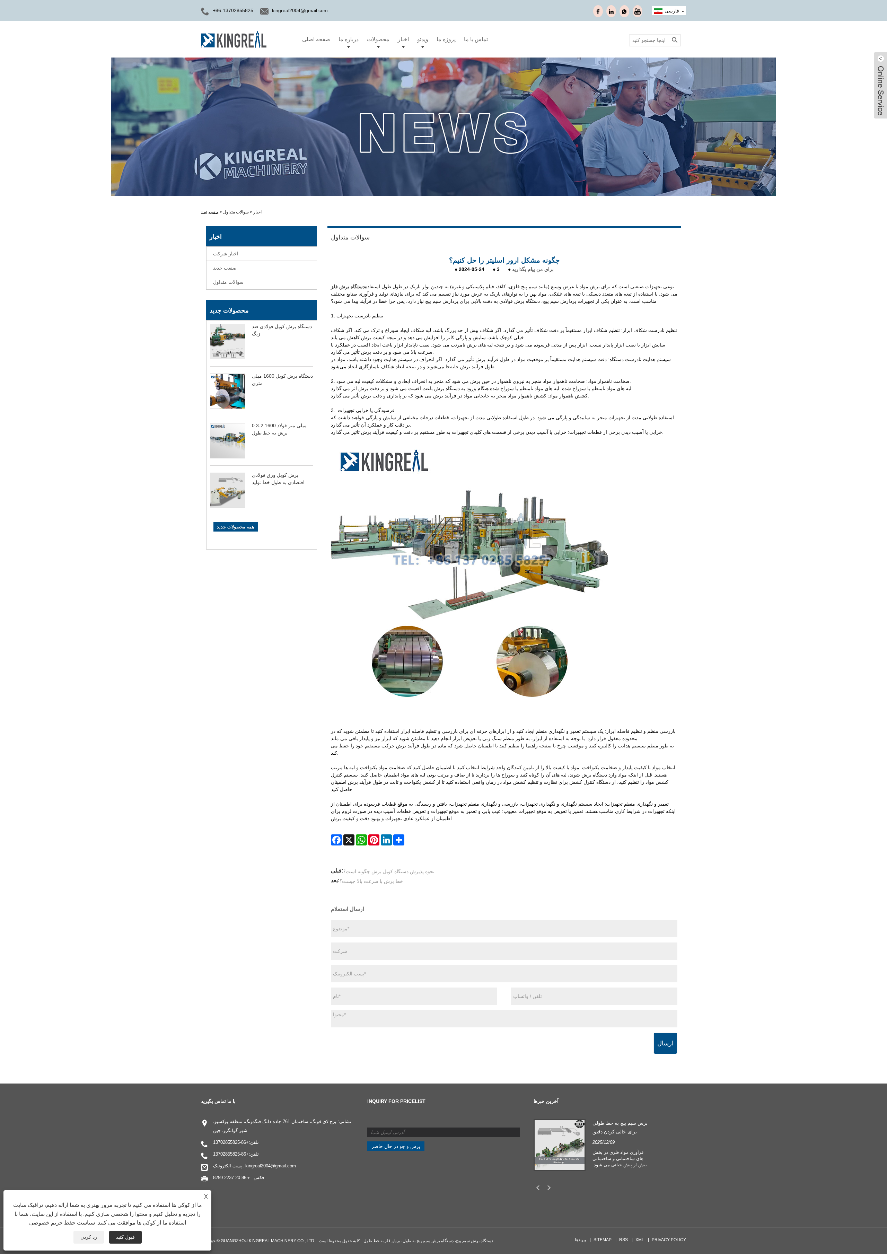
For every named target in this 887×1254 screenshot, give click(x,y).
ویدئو (422, 39)
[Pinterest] (373, 839)
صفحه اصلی (316, 39)
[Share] (398, 839)
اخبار (403, 39)
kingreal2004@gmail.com (300, 10)
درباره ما (349, 39)
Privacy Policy (669, 1239)
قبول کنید (125, 1237)
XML (639, 1239)
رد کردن (88, 1237)
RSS (623, 1239)
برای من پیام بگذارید (533, 269)
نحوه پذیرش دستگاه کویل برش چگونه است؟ (388, 871)
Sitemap (603, 1239)
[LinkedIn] (386, 839)
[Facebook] (336, 839)
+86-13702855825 (231, 1142)
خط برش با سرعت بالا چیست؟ (371, 881)
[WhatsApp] (361, 839)
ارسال (665, 1043)
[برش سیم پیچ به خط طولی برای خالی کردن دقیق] (560, 1144)
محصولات (378, 39)
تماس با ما (476, 39)
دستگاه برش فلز (348, 286)
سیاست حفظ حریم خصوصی (62, 1223)
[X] (348, 839)
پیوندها (580, 1239)
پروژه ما (446, 39)
